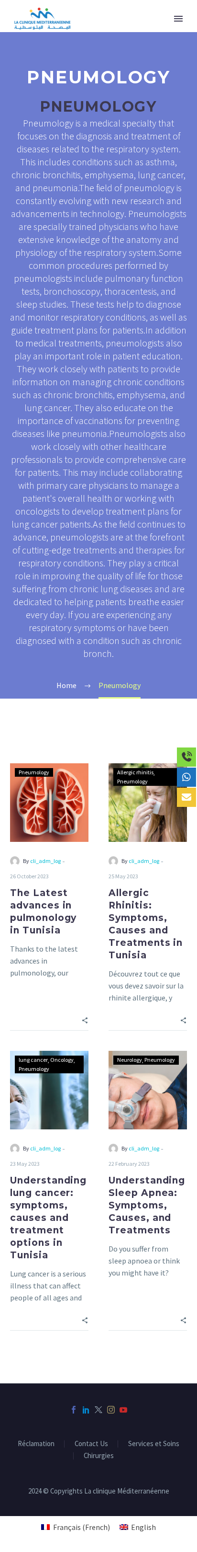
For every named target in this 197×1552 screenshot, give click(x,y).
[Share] (84, 1019)
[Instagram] (111, 1410)
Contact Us (91, 1444)
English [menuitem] (143, 1527)
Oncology (62, 1059)
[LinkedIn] (86, 1410)
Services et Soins (153, 1444)
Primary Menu (178, 18)
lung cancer (33, 1059)
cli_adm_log (45, 860)
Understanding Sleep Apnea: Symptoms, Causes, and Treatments (147, 1205)
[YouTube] (123, 1410)
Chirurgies (99, 1456)
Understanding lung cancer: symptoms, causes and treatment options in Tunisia (48, 1218)
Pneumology (34, 772)
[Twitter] (98, 1410)
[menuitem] (75, 1527)
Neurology (129, 1059)
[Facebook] (73, 1410)
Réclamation (36, 1444)
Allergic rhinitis (135, 772)
